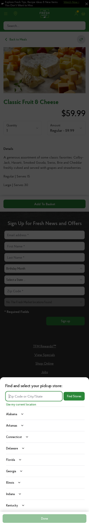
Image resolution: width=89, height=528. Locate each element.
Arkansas (11, 425)
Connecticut (14, 437)
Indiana (10, 494)
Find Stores (74, 396)
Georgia (11, 471)
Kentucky (12, 505)
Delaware (12, 448)
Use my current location (21, 404)
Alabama (11, 414)
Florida (10, 460)
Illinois (10, 483)
